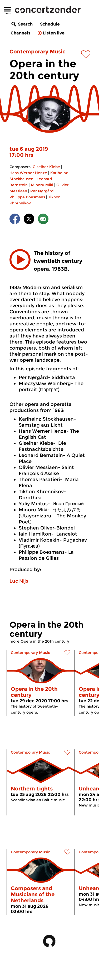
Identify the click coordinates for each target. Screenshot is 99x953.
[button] (20, 259)
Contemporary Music (37, 51)
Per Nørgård (41, 191)
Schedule (50, 24)
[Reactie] (43, 220)
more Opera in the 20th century (39, 641)
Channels (20, 33)
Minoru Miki (42, 185)
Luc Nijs (18, 581)
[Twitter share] (29, 220)
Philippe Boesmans (27, 197)
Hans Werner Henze (28, 172)
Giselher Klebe (46, 166)
